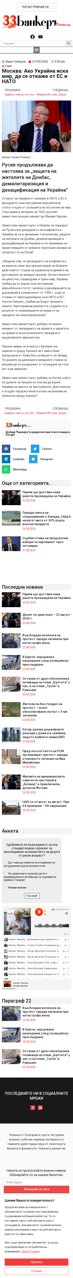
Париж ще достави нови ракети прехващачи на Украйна (46, 494)
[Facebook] (32, 37)
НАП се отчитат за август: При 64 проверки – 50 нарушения (45, 803)
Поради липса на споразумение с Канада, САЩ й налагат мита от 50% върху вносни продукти (46, 518)
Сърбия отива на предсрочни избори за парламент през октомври (45, 542)
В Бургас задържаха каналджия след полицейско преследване (45, 660)
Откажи (36, 1271)
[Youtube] (40, 37)
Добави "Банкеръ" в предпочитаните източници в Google (38, 433)
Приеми (36, 1262)
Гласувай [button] (31, 895)
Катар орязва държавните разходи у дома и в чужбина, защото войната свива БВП (44, 733)
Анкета (10, 831)
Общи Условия (30, 1251)
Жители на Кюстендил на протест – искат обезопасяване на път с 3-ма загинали (44, 709)
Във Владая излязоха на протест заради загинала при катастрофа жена (45, 639)
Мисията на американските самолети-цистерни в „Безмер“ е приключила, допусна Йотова (43, 782)
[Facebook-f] (33, 1107)
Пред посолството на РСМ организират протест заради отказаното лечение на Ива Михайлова (45, 756)
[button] (37, 50)
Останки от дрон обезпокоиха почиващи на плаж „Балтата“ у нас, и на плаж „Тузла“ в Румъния (46, 684)
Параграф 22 (16, 1001)
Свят (8, 66)
